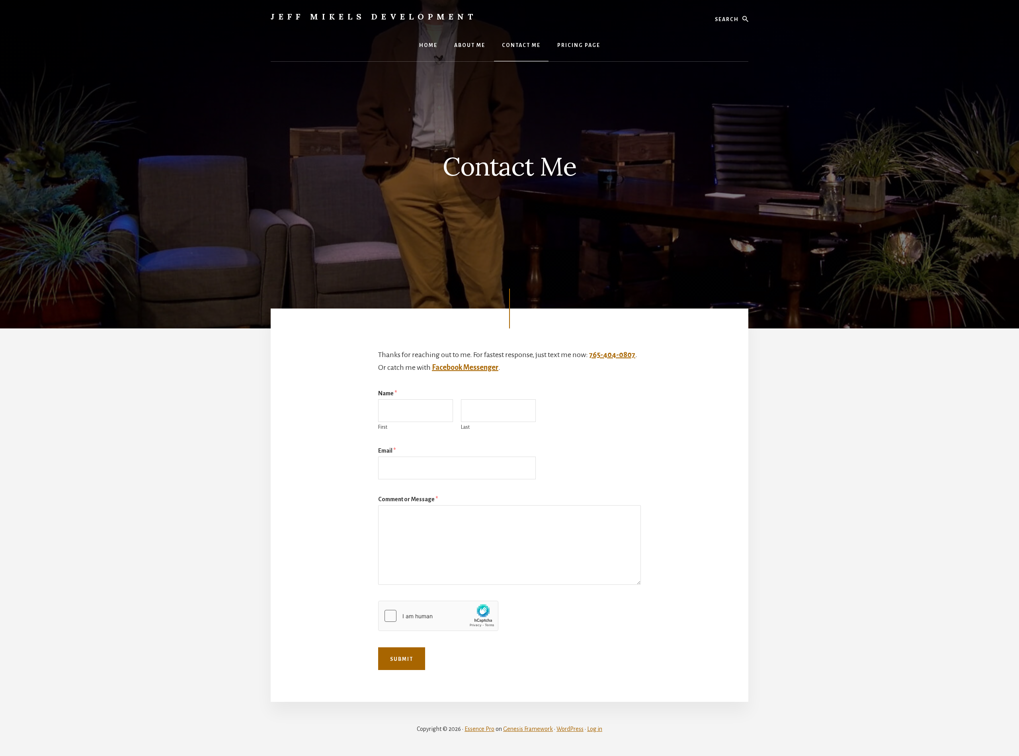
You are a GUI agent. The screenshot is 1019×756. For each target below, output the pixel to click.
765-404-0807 (612, 355)
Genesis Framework (528, 729)
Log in (594, 729)
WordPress (570, 729)
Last (465, 427)
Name (387, 393)
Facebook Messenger (465, 367)
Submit (401, 659)
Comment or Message (408, 499)
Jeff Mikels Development (374, 16)
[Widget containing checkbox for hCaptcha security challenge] (438, 616)
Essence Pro (479, 729)
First (382, 427)
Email (387, 450)
